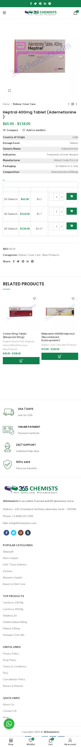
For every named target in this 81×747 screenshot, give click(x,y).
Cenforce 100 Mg (13, 602)
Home (6, 104)
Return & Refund (13, 685)
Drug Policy (9, 660)
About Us (8, 704)
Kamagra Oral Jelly (13, 634)
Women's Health (12, 577)
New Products (50, 254)
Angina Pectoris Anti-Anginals (18, 341)
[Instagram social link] (21, 533)
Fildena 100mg (11, 628)
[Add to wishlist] (34, 298)
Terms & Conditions (14, 666)
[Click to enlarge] (9, 90)
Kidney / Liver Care (24, 104)
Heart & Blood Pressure (15, 345)
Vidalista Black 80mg (15, 622)
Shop (6, 717)
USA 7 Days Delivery (15, 564)
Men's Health (10, 558)
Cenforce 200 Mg (13, 609)
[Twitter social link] (35, 3)
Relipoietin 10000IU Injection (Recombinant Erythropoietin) (58, 337)
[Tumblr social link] (28, 533)
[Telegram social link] (49, 3)
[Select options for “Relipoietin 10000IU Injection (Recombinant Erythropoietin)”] (59, 356)
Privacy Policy (11, 653)
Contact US (10, 710)
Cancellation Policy (14, 679)
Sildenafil (8, 551)
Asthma (7, 571)
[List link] (40, 509)
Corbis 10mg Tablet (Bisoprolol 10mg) (15, 335)
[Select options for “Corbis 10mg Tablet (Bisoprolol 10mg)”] (21, 360)
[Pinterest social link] (40, 3)
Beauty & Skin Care (14, 583)
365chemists (11, 500)
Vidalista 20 (10, 615)
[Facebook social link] (31, 3)
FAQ (5, 672)
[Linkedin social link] (45, 3)
